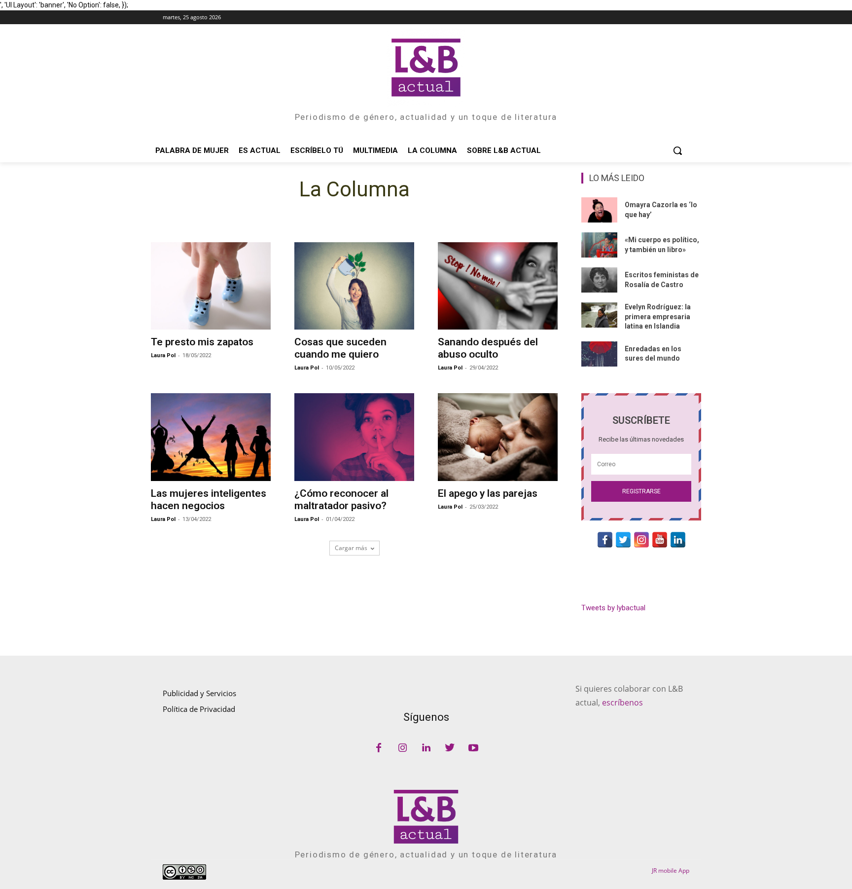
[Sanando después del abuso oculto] (498, 286)
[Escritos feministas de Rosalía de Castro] (599, 280)
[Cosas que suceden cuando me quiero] (354, 286)
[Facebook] (378, 748)
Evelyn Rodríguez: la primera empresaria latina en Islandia (658, 316)
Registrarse (641, 491)
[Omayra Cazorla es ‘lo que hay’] (599, 209)
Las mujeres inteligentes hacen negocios (208, 499)
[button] (677, 150)
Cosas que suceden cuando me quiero (340, 348)
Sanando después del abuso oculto (488, 348)
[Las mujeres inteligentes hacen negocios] (211, 437)
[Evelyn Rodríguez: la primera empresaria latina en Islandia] (599, 315)
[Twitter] (449, 748)
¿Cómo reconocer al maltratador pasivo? (341, 499)
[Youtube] (473, 748)
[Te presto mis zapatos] (211, 286)
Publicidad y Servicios (199, 693)
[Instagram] (402, 748)
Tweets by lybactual (613, 607)
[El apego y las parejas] (498, 437)
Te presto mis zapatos (202, 342)
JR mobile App (670, 870)
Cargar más (351, 548)
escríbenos (622, 702)
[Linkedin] (426, 748)
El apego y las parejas (487, 493)
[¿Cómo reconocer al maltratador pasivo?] (354, 437)
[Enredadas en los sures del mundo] (599, 354)
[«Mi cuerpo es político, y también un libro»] (599, 245)
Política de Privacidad (199, 709)
